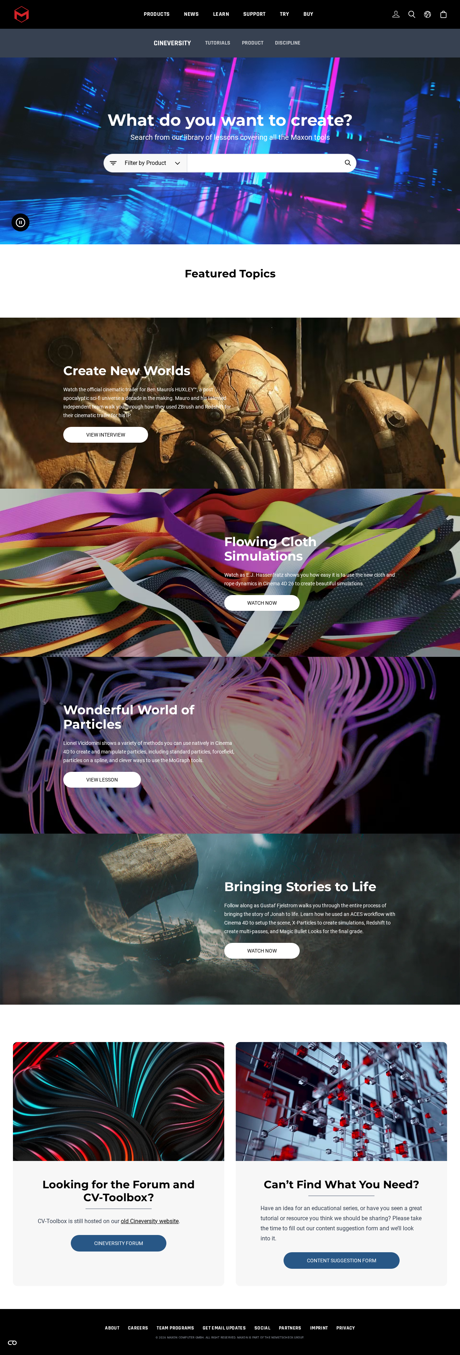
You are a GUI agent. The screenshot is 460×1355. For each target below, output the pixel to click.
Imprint (319, 1328)
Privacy (345, 1328)
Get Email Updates (224, 1328)
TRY (284, 14)
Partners (290, 1328)
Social (262, 1328)
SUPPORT (254, 14)
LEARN (221, 14)
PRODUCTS (157, 14)
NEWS (191, 14)
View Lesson (102, 780)
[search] (347, 162)
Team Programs (175, 1328)
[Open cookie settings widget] (12, 1342)
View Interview (105, 435)
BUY (308, 14)
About (112, 1328)
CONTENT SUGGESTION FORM (341, 1260)
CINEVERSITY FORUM (118, 1243)
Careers (138, 1328)
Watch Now (262, 603)
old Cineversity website (150, 1221)
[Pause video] (20, 222)
